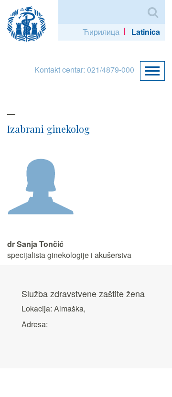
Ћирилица (101, 31)
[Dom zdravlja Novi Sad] (30, 22)
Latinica (145, 31)
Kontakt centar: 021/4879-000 (84, 69)
